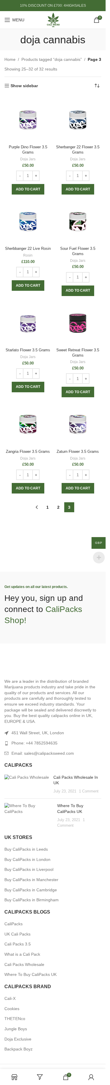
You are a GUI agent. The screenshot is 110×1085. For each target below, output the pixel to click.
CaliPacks (13, 923)
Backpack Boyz (18, 1049)
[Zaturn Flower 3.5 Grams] (77, 423)
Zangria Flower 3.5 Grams (28, 452)
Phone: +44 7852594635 (34, 743)
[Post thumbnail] (26, 784)
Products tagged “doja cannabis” (51, 59)
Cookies (11, 1008)
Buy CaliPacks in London (27, 859)
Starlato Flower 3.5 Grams (28, 350)
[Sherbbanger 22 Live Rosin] (27, 220)
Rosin (28, 255)
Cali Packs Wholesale (24, 964)
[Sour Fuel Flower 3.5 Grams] (77, 220)
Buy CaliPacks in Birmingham (31, 899)
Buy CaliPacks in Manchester (31, 879)
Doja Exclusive (17, 1039)
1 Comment (89, 791)
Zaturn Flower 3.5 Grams (78, 452)
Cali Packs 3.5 (17, 944)
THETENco (14, 1018)
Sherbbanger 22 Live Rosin (28, 249)
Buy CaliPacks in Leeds (26, 849)
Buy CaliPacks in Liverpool (28, 869)
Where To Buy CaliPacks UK (30, 974)
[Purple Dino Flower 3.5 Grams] (27, 119)
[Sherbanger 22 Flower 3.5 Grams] (77, 119)
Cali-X (10, 998)
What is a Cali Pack (22, 954)
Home (10, 59)
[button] (28, 189)
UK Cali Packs (17, 934)
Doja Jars (27, 159)
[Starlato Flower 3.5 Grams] (27, 322)
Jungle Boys (15, 1028)
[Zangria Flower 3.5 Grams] (27, 423)
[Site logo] (52, 19)
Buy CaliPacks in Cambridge (30, 890)
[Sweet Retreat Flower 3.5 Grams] (77, 322)
